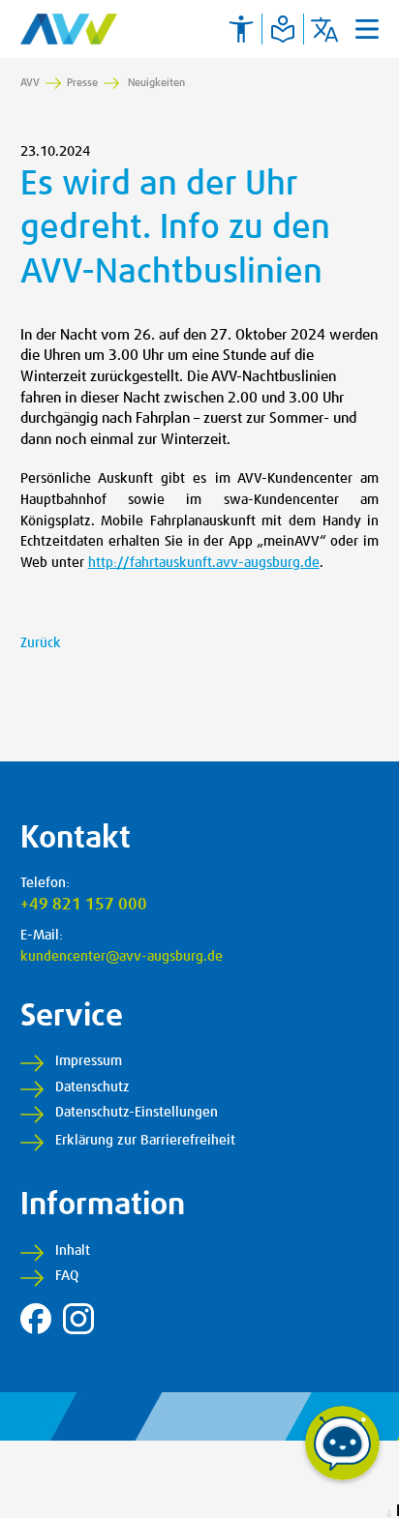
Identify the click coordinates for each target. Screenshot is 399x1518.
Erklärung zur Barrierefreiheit (145, 1140)
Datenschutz (92, 1087)
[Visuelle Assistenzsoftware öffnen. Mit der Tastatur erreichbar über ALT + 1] (241, 29)
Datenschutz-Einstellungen (136, 1112)
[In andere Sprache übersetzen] (324, 29)
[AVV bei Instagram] (78, 1318)
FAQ (66, 1276)
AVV (30, 82)
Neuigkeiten (156, 82)
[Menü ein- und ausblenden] (367, 29)
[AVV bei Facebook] (35, 1318)
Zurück (40, 643)
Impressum (88, 1061)
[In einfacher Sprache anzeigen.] (282, 29)
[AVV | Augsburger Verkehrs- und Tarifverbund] (68, 29)
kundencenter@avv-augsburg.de (121, 957)
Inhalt (72, 1251)
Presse (82, 82)
